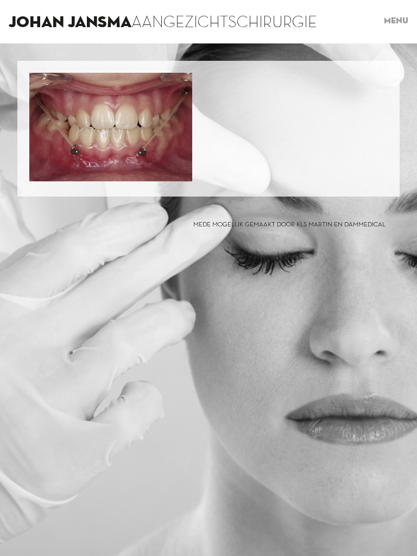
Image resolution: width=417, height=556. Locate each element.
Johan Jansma (70, 23)
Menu (396, 21)
